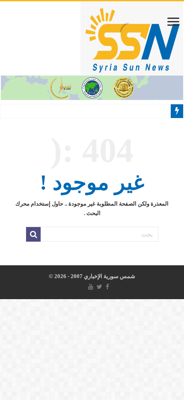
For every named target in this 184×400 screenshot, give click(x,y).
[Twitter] (99, 287)
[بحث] (33, 234)
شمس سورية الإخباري (109, 276)
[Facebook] (107, 287)
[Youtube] (90, 287)
